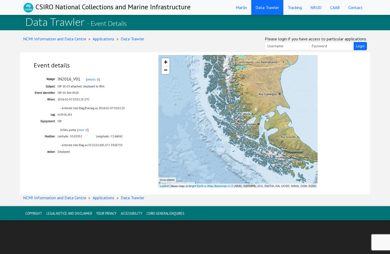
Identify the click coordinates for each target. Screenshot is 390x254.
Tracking (295, 7)
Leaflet (164, 186)
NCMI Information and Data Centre (54, 38)
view (81, 130)
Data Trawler (267, 7)
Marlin (241, 7)
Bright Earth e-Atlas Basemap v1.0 (211, 186)
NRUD (316, 7)
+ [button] (165, 62)
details (91, 79)
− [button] (165, 70)
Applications (103, 38)
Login (360, 46)
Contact (355, 7)
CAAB (335, 7)
